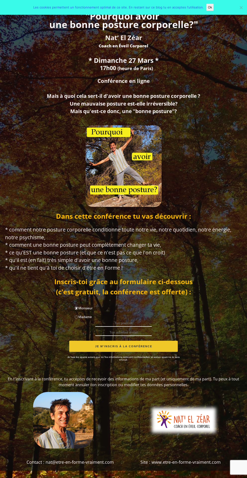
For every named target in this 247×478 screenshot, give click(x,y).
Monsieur (85, 308)
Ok (210, 7)
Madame (85, 317)
